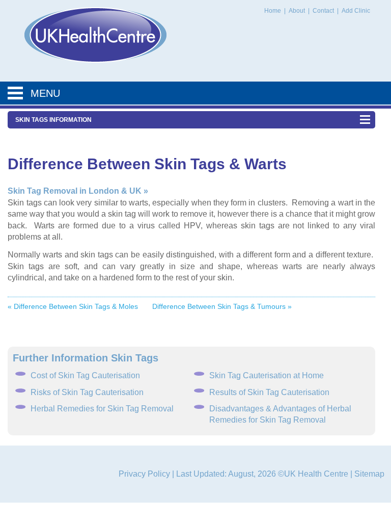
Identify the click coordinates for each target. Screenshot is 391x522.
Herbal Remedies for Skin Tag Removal (102, 408)
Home (272, 10)
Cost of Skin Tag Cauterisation (85, 375)
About (297, 10)
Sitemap (369, 473)
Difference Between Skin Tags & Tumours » (222, 306)
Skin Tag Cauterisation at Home (266, 375)
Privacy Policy (144, 473)
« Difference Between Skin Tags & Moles (73, 306)
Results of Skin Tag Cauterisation (269, 392)
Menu (45, 93)
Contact (324, 10)
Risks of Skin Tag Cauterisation (87, 392)
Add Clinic (356, 10)
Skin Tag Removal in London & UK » (78, 191)
